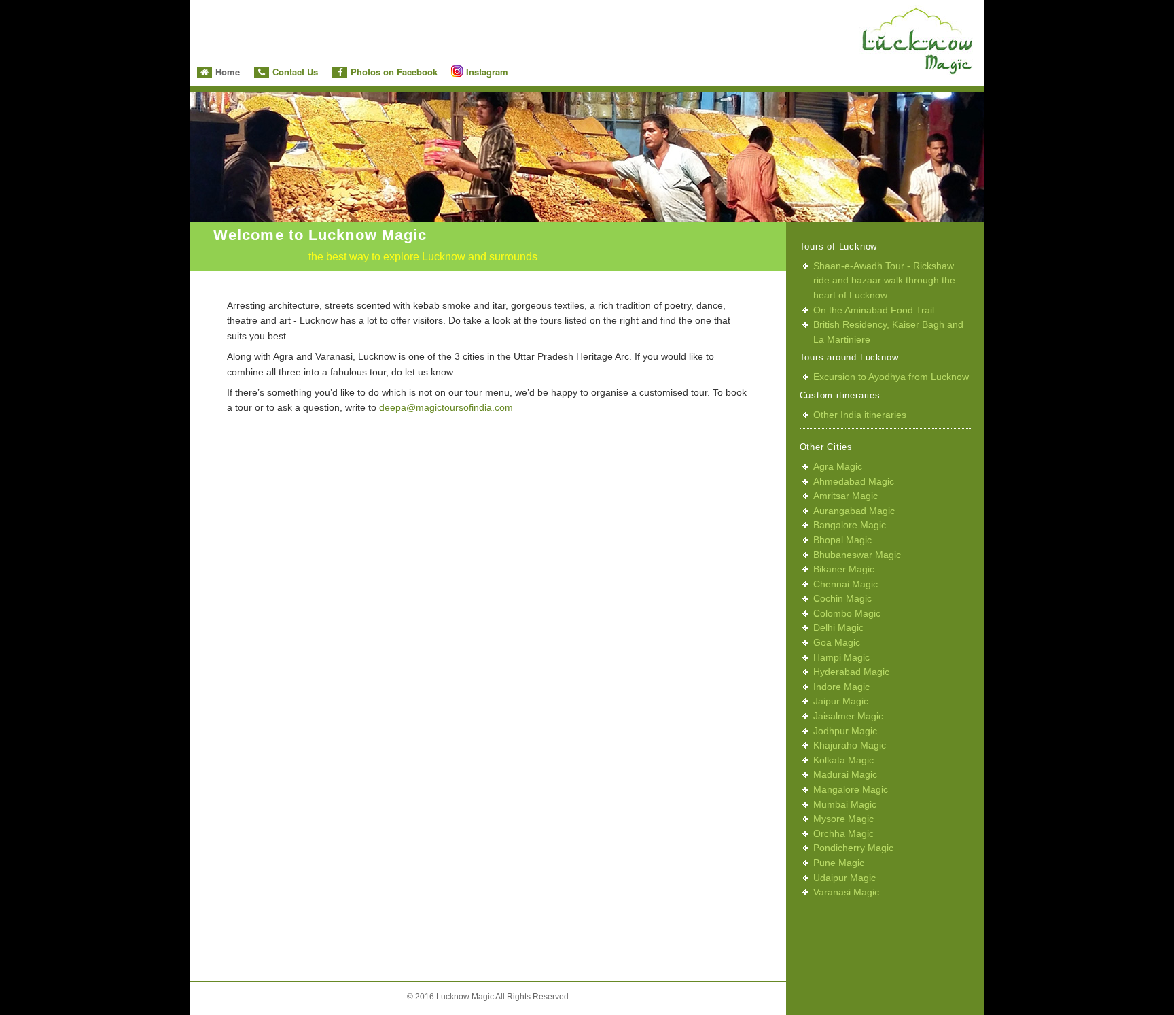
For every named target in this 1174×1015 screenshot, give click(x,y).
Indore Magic (841, 686)
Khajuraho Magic (849, 745)
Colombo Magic (846, 613)
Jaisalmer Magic (848, 715)
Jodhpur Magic (845, 730)
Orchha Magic (843, 833)
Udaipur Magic (844, 877)
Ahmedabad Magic (853, 481)
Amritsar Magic (845, 495)
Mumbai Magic (844, 804)
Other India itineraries (859, 414)
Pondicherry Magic (853, 847)
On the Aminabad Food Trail (873, 310)
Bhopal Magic (842, 539)
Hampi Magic (841, 657)
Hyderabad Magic (851, 671)
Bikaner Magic (843, 569)
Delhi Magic (838, 627)
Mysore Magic (843, 818)
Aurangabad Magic (854, 510)
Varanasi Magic (846, 892)
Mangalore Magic (850, 789)
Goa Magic (836, 642)
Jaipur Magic (840, 700)
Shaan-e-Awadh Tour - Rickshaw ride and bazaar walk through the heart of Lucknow (884, 280)
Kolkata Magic (843, 760)
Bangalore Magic (849, 524)
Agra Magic (837, 466)
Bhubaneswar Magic (857, 554)
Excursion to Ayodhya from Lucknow (891, 376)
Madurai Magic (845, 774)
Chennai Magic (845, 584)
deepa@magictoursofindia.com (446, 407)
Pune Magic (838, 862)
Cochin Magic (842, 598)
